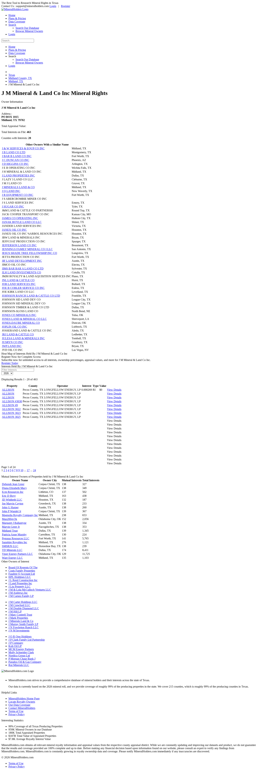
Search (12, 24)
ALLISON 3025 (11, 416)
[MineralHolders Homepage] (14, 9)
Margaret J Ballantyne (14, 522)
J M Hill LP (15, 611)
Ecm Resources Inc (12, 491)
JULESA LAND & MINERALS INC (23, 338)
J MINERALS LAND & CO (18, 187)
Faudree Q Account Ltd (21, 573)
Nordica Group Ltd (19, 655)
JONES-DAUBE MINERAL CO (21, 322)
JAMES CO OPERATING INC (20, 218)
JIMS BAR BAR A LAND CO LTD (23, 268)
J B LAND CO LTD (13, 152)
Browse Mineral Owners (29, 31)
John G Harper (10, 507)
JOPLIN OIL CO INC (14, 326)
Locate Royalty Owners (21, 701)
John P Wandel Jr (11, 511)
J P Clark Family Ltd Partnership (26, 639)
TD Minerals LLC (12, 550)
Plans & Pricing (17, 18)
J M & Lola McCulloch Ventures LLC (29, 589)
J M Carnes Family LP (21, 595)
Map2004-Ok (9, 519)
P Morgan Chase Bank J (21, 658)
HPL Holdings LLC (19, 576)
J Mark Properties (18, 617)
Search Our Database (27, 27)
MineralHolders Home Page (24, 698)
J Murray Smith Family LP (23, 624)
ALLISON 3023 (11, 412)
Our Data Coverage (19, 704)
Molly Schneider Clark (21, 652)
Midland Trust (10, 530)
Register (65, 6)
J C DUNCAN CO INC (15, 160)
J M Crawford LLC (19, 605)
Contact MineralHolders (21, 708)
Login (53, 6)
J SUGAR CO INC (13, 206)
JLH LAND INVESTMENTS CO (21, 272)
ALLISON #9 (10, 405)
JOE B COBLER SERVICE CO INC (23, 287)
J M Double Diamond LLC (23, 608)
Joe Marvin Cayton (12, 503)
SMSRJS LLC (10, 546)
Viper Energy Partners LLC (17, 553)
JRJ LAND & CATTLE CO (18, 334)
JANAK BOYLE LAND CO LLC (22, 222)
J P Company (15, 642)
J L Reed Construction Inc (23, 580)
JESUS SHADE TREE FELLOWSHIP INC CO (29, 253)
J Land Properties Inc (20, 583)
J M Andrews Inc (18, 592)
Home (11, 15)
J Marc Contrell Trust (20, 614)
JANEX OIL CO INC (14, 229)
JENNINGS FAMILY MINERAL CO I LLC (27, 249)
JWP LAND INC (11, 346)
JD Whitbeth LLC (12, 499)
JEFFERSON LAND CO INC (19, 245)
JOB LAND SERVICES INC (19, 284)
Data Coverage (16, 21)
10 (21, 470)
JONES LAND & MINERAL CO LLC (24, 318)
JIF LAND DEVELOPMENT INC (22, 260)
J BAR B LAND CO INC (17, 156)
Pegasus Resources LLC (15, 538)
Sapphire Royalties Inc (14, 542)
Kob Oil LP (15, 646)
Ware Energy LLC (12, 557)
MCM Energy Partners (21, 649)
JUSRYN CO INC (12, 342)
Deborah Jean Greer (13, 484)
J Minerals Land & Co (20, 621)
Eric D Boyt (9, 495)
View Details (114, 389)
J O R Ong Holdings (20, 636)
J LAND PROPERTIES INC (18, 175)
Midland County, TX (20, 78)
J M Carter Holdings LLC (22, 601)
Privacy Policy (16, 714)
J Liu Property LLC (19, 586)
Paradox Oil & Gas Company (24, 661)
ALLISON (8, 389)
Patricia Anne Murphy (14, 534)
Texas (11, 74)
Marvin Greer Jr (11, 526)
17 (28, 470)
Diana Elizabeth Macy (14, 488)
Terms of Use (15, 711)
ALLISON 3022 (11, 409)
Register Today (9, 363)
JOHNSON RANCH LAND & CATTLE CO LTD (31, 295)
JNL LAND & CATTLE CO (18, 280)
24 (34, 470)
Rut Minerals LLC (18, 665)
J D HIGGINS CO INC (15, 163)
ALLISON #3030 (12, 401)
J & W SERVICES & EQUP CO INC (23, 148)
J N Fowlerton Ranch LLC (23, 627)
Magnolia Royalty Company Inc (20, 515)
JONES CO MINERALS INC (19, 315)
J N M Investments (18, 630)
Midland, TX (15, 81)
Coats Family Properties (21, 570)
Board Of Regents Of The (23, 567)
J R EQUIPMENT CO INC (17, 194)
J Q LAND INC (11, 191)
